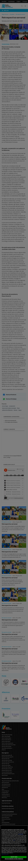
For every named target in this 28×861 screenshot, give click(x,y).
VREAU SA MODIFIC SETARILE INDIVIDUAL (14, 858)
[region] (14, 843)
